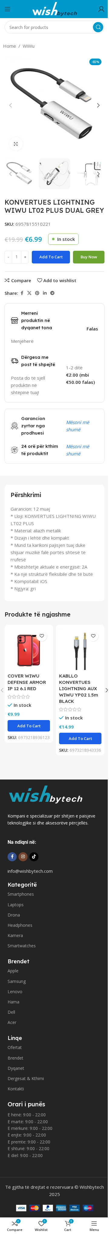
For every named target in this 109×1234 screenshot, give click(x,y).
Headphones (20, 925)
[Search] (98, 27)
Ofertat (15, 1047)
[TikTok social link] (33, 856)
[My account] (101, 9)
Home (9, 46)
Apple (13, 971)
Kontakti (16, 1089)
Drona (14, 915)
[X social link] (29, 293)
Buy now (89, 257)
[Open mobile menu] (8, 9)
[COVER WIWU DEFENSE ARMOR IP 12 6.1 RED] (29, 649)
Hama (13, 1002)
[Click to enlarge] (16, 144)
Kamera (15, 935)
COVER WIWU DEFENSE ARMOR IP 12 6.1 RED (27, 682)
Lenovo (15, 991)
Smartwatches (22, 946)
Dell (11, 1012)
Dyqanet (16, 1068)
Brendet (15, 1058)
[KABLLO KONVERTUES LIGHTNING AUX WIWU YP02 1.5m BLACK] (80, 649)
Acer (12, 1022)
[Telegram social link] (52, 293)
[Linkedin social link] (44, 293)
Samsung (17, 981)
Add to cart (51, 257)
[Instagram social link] (23, 856)
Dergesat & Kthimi (26, 1078)
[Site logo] (54, 8)
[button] (11, 105)
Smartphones (21, 894)
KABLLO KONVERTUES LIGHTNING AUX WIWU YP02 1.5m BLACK (78, 688)
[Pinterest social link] (37, 293)
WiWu (29, 46)
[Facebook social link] (21, 293)
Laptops (16, 904)
